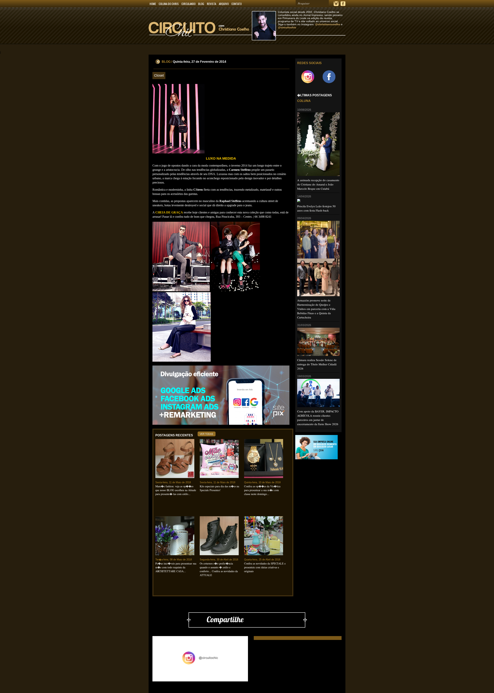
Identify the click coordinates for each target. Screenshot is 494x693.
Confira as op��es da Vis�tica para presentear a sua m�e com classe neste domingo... (262, 490)
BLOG (201, 4)
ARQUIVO (224, 4)
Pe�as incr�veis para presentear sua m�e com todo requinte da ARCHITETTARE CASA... (175, 567)
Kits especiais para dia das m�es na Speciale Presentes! (219, 488)
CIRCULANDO (188, 4)
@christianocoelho (327, 24)
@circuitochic (287, 27)
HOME (153, 4)
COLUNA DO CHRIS (169, 4)
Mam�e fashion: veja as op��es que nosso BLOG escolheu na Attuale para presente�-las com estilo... (175, 490)
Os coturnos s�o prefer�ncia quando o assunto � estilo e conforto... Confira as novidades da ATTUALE (219, 569)
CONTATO (236, 4)
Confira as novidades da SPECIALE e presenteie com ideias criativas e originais (265, 567)
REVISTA (211, 4)
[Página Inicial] (200, 43)
